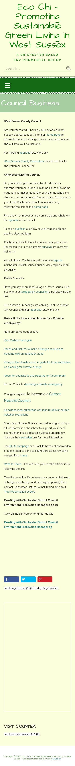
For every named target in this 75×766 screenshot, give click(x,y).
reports (58, 260)
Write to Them (12, 464)
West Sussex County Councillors (24, 161)
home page (53, 134)
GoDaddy (56, 759)
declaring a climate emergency (43, 384)
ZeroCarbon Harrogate (18, 340)
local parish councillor (34, 291)
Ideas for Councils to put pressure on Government (34, 375)
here (24, 455)
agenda (13, 220)
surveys (47, 246)
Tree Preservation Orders (19, 491)
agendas (24, 152)
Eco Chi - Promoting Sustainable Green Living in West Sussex (37, 25)
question (19, 228)
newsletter (25, 437)
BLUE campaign (19, 446)
